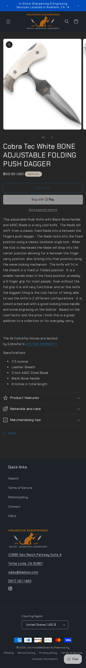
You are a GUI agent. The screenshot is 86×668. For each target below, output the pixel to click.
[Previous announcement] (7, 5)
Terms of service (71, 652)
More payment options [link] (43, 209)
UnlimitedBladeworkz (40, 647)
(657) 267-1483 (19, 581)
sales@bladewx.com (23, 572)
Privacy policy (48, 652)
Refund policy (18, 497)
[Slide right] (52, 137)
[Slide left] (33, 137)
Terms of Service (20, 488)
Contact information (45, 659)
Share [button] (12, 433)
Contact (14, 506)
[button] (8, 21)
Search (13, 478)
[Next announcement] (78, 5)
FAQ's (12, 516)
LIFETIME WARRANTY (41, 344)
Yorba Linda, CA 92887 (25, 563)
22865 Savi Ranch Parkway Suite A (34, 555)
